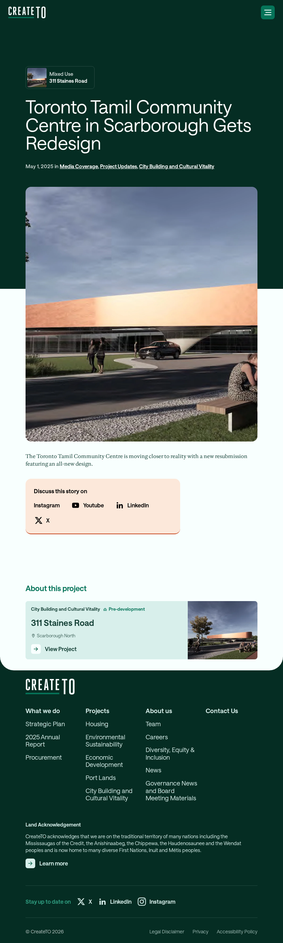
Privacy (200, 931)
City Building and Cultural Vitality (176, 166)
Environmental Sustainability (105, 740)
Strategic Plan (45, 724)
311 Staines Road (62, 623)
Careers (157, 737)
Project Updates (118, 166)
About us (159, 710)
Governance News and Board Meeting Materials (171, 791)
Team (153, 724)
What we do (43, 710)
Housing (97, 724)
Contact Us (222, 710)
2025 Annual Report (43, 740)
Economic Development (104, 761)
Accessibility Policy (237, 931)
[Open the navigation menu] (268, 12)
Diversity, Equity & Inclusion (170, 753)
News (153, 770)
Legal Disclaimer (166, 931)
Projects (97, 710)
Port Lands (101, 777)
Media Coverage (79, 166)
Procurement (44, 757)
